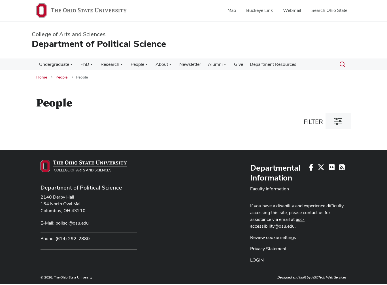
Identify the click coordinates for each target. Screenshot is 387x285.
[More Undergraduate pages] (71, 65)
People (137, 64)
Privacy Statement (268, 249)
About (162, 64)
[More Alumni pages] (225, 65)
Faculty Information (269, 189)
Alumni (215, 64)
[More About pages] (170, 65)
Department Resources (273, 64)
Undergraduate (54, 64)
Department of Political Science (81, 187)
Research (110, 64)
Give (238, 64)
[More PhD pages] (91, 65)
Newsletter (190, 64)
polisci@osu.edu (72, 223)
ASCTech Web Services (328, 277)
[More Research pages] (121, 65)
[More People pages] (146, 65)
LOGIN (257, 260)
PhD (84, 64)
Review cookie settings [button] (273, 237)
